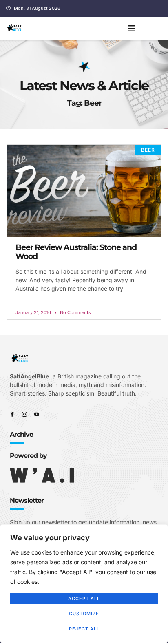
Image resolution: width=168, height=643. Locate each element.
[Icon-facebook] (12, 414)
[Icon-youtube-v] (36, 414)
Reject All (84, 629)
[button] (131, 28)
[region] (84, 583)
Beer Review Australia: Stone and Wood (76, 252)
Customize (84, 613)
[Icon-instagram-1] (24, 414)
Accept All (84, 598)
